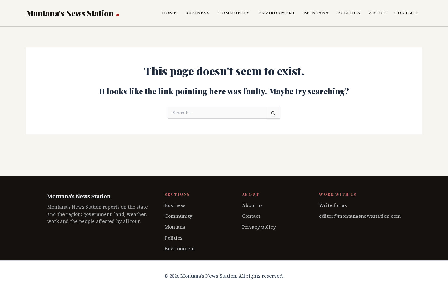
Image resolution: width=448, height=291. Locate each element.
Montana (316, 13)
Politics (348, 13)
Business (197, 13)
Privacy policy (259, 226)
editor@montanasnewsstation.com (360, 215)
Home (169, 13)
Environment (277, 13)
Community (234, 13)
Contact (406, 13)
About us (252, 205)
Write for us (333, 205)
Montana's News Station (70, 13)
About (377, 13)
